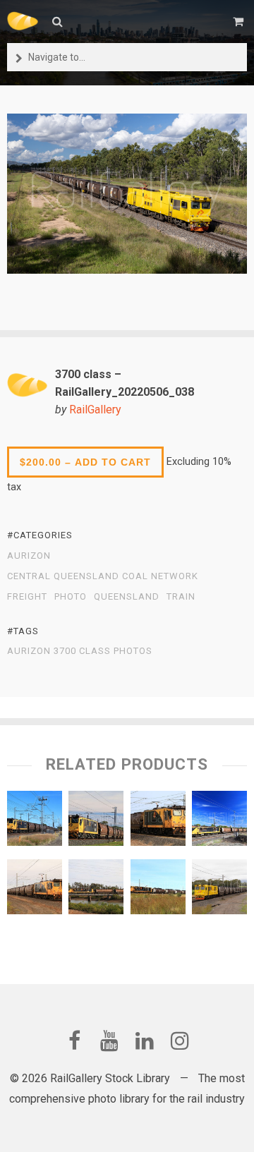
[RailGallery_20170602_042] (34, 890)
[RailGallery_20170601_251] (34, 822)
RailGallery (95, 409)
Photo (70, 597)
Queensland (126, 597)
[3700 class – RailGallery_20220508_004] (219, 890)
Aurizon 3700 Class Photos (79, 651)
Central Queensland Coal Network (102, 576)
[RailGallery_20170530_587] (95, 822)
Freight (27, 597)
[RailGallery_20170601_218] (219, 822)
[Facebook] (74, 1040)
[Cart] (240, 21)
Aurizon (29, 556)
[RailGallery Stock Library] (22, 21)
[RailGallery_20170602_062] (158, 822)
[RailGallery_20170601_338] (158, 890)
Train (181, 597)
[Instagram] (180, 1040)
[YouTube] (109, 1040)
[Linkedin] (145, 1040)
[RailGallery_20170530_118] (95, 890)
